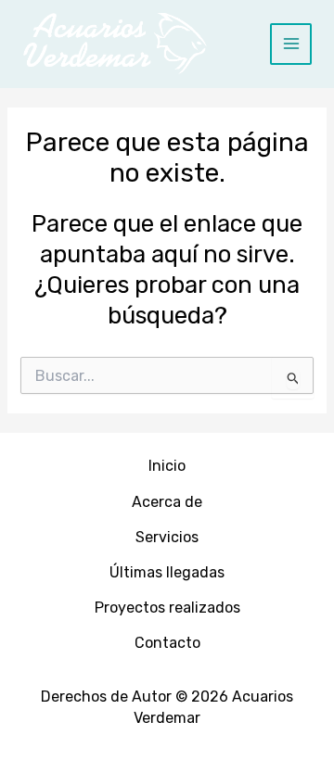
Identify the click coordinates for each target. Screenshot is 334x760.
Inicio (167, 466)
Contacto (167, 643)
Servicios (167, 537)
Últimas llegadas (167, 572)
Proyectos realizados (167, 607)
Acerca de (167, 502)
